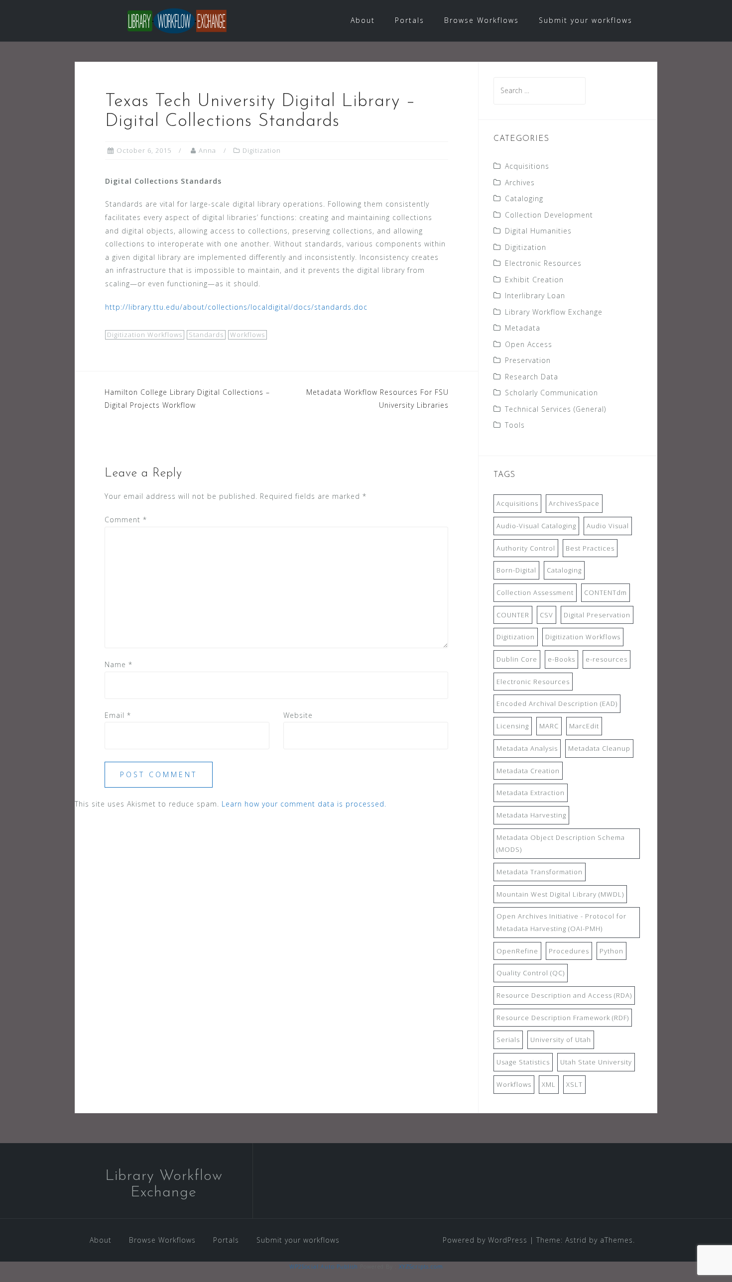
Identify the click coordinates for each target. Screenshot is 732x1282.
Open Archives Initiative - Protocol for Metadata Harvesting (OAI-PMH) (561, 922)
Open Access (528, 344)
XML (549, 1084)
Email (118, 715)
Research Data (531, 376)
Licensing (512, 725)
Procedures (569, 950)
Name (118, 664)
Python (611, 950)
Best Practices (590, 548)
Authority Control (525, 548)
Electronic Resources (543, 263)
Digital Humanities (538, 230)
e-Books (561, 659)
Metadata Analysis (527, 748)
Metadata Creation (528, 770)
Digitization (262, 150)
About (363, 20)
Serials (508, 1039)
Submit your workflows (585, 20)
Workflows (247, 334)
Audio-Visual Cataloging (536, 525)
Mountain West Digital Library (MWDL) (560, 894)
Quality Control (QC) (530, 972)
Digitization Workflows (144, 334)
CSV (546, 614)
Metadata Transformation (539, 871)
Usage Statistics (523, 1061)
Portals (409, 20)
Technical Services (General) (555, 409)
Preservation (528, 360)
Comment (126, 519)
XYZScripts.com (421, 1266)
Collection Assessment (535, 592)
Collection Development (549, 215)
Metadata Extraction (530, 792)
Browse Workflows (481, 20)
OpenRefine (517, 950)
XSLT (574, 1084)
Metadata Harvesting (531, 815)
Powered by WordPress (485, 1240)
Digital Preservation (597, 614)
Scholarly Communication (551, 392)
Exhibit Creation (534, 279)
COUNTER (512, 614)
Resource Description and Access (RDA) (564, 995)
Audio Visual (608, 525)
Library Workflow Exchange (554, 312)
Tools (515, 425)
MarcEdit (584, 725)
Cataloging (524, 198)
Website (298, 715)
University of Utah (560, 1039)
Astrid (576, 1240)
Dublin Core (516, 659)
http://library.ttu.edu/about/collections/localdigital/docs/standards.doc (236, 307)
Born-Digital (516, 570)
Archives (520, 182)
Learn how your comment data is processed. (304, 804)
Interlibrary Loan (535, 295)
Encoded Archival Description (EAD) (556, 703)
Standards (206, 334)
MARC (549, 725)
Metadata (522, 328)
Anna (207, 150)
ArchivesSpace (574, 503)
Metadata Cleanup (599, 748)
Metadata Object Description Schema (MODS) (560, 843)
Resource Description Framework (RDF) (562, 1017)
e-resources (606, 659)
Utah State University (596, 1061)
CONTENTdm (605, 592)
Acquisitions (527, 166)
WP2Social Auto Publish (323, 1266)
